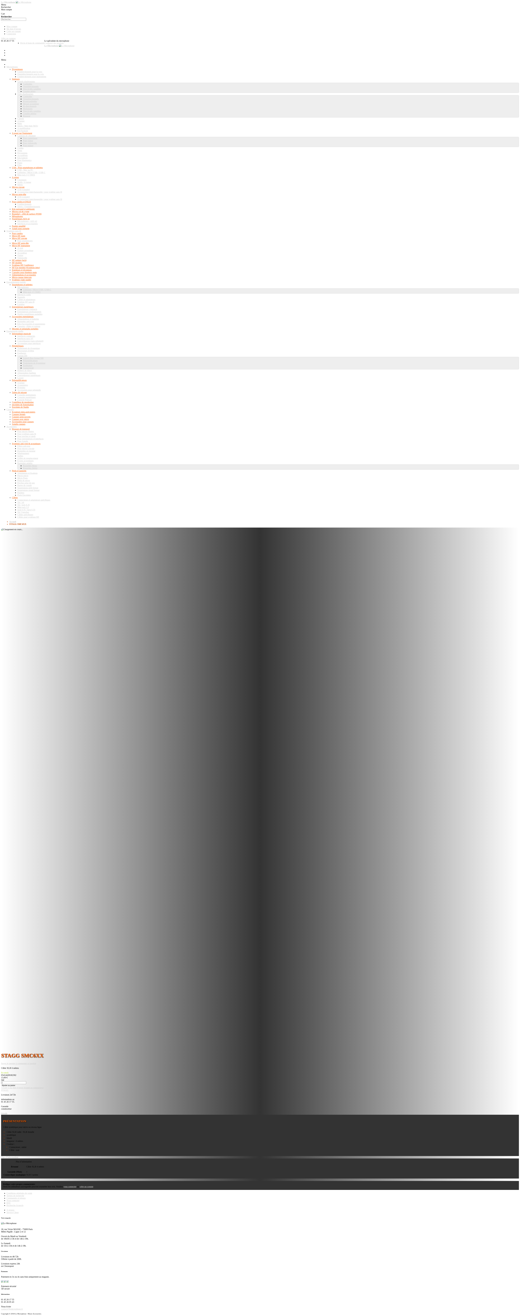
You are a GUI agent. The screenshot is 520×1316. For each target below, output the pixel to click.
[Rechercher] (2, 22)
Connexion (11, 34)
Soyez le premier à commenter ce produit (18, 1063)
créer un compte (86, 1186)
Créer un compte (13, 31)
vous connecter (70, 1186)
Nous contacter (12, 1200)
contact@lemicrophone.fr (12, 1309)
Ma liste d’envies (13, 29)
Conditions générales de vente (19, 1193)
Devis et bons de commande (32, 43)
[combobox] (13, 19)
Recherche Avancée (14, 1205)
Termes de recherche (15, 1196)
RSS (8, 1203)
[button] (12, 1088)
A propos (10, 1210)
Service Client (12, 1212)
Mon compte (11, 26)
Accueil (12, 522)
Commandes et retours (16, 1198)
